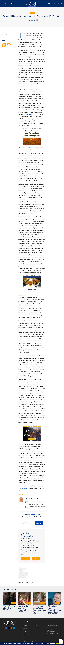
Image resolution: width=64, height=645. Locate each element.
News (12, 3)
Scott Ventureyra (53, 613)
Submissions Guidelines (25, 627)
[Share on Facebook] (5, 44)
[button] (61, 641)
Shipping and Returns (25, 632)
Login (54, 3)
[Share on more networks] (5, 46)
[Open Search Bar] (61, 3)
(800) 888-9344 (51, 630)
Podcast (18, 3)
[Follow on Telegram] (14, 628)
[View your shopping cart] (58, 3)
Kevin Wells (36, 613)
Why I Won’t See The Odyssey (9, 607)
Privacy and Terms (25, 635)
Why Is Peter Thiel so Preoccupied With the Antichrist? (54, 609)
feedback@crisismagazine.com (53, 625)
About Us (25, 625)
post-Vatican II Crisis (23, 575)
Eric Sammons (6, 609)
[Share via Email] (10, 44)
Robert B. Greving (23, 611)
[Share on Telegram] (8, 44)
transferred (29, 114)
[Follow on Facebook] (6, 628)
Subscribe (39, 523)
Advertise (25, 630)
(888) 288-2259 (52, 631)
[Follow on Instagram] (11, 628)
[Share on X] (3, 44)
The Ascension (23, 488)
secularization (22, 577)
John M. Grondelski (31, 20)
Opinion (7, 3)
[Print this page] (3, 46)
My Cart (36, 627)
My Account (37, 625)
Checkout (37, 628)
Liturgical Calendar (23, 573)
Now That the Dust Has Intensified (23, 608)
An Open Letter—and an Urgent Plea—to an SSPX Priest (39, 609)
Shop (44, 3)
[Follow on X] (9, 628)
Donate (49, 3)
